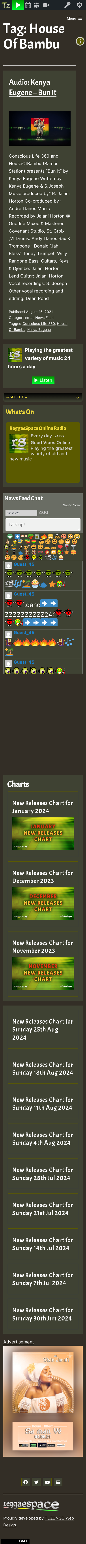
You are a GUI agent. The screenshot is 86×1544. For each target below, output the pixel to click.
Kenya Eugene (39, 329)
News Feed (44, 317)
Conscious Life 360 (38, 323)
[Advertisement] (43, 721)
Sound (67, 505)
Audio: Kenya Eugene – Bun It (32, 87)
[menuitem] (6, 5)
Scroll (77, 505)
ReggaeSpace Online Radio (37, 428)
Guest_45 (24, 564)
